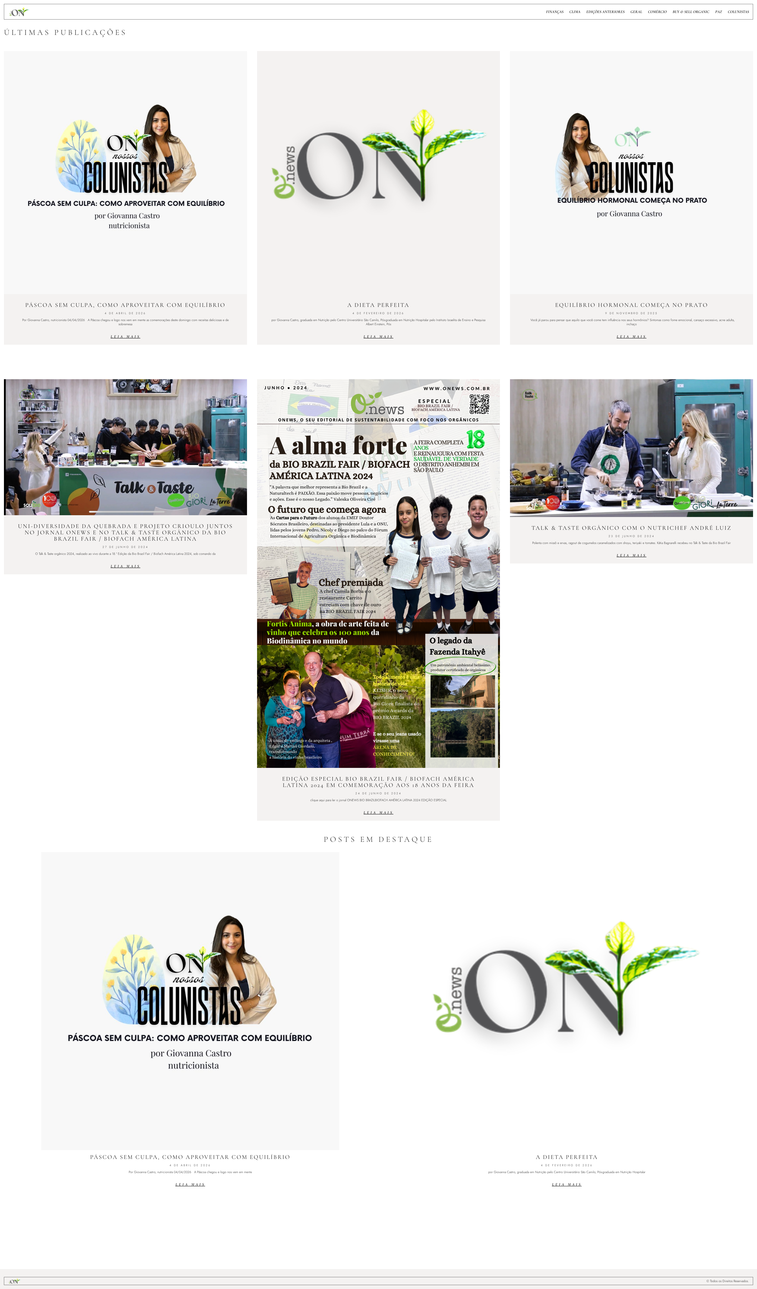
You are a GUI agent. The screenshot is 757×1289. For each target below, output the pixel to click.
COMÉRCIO (657, 12)
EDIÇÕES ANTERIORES (605, 12)
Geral (636, 12)
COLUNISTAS (738, 12)
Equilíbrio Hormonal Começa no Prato (631, 305)
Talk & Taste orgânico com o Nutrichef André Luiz (631, 528)
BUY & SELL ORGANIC (691, 12)
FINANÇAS (554, 12)
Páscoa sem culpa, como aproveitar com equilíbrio (125, 305)
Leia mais (125, 336)
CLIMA (574, 12)
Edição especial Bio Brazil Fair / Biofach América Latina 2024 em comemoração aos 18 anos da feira (378, 782)
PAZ (718, 12)
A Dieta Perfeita (378, 305)
